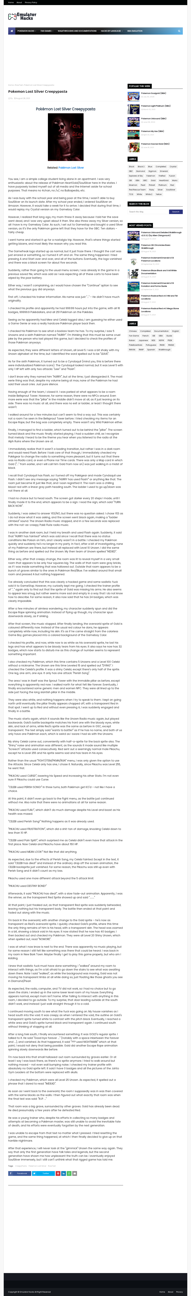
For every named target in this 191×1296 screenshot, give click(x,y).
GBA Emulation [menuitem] (134, 31)
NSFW (161, 340)
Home (11, 2)
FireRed (162, 176)
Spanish (151, 349)
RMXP (141, 349)
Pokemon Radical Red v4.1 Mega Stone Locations (160, 310)
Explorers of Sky (136, 176)
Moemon (133, 185)
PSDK (170, 340)
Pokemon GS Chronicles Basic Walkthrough (155, 247)
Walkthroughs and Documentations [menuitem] (77, 31)
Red (172, 185)
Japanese (143, 340)
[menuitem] (11, 31)
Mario (174, 180)
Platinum (163, 185)
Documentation (161, 331)
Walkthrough (164, 349)
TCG (131, 194)
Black (131, 166)
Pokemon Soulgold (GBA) (153, 93)
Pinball (152, 185)
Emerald (164, 171)
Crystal (173, 166)
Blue (150, 166)
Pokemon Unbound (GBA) (153, 118)
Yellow (159, 194)
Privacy (179, 1292)
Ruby (151, 189)
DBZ (131, 171)
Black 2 (141, 166)
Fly (11, 98)
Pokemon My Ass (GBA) (152, 131)
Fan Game (134, 335)
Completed (161, 166)
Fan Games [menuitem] (46, 31)
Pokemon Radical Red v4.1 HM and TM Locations (159, 297)
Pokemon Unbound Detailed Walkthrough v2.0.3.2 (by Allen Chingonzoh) (161, 234)
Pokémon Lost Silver (71, 167)
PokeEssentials (135, 345)
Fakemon (151, 176)
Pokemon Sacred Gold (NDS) (155, 143)
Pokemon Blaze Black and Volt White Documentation (159, 272)
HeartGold (163, 180)
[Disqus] (65, 1230)
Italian (132, 340)
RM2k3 (171, 345)
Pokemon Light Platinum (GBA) (156, 105)
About (19, 2)
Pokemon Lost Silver (37, 1166)
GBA (137, 180)
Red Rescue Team (137, 189)
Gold (153, 180)
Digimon (152, 171)
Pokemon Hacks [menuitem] (26, 31)
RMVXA (132, 349)
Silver (160, 189)
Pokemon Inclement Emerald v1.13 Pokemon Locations (157, 259)
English (175, 331)
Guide (169, 335)
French (146, 335)
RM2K (162, 345)
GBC (145, 180)
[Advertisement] (95, 57)
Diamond (140, 171)
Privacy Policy (31, 2)
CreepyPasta (21, 1166)
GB (130, 180)
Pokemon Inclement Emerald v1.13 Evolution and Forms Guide (157, 285)
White (139, 194)
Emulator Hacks (27, 1292)
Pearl (143, 185)
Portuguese (151, 345)
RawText (19, 85)
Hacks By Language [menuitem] (111, 31)
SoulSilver (170, 189)
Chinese (133, 331)
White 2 (149, 194)
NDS (153, 340)
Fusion (172, 176)
